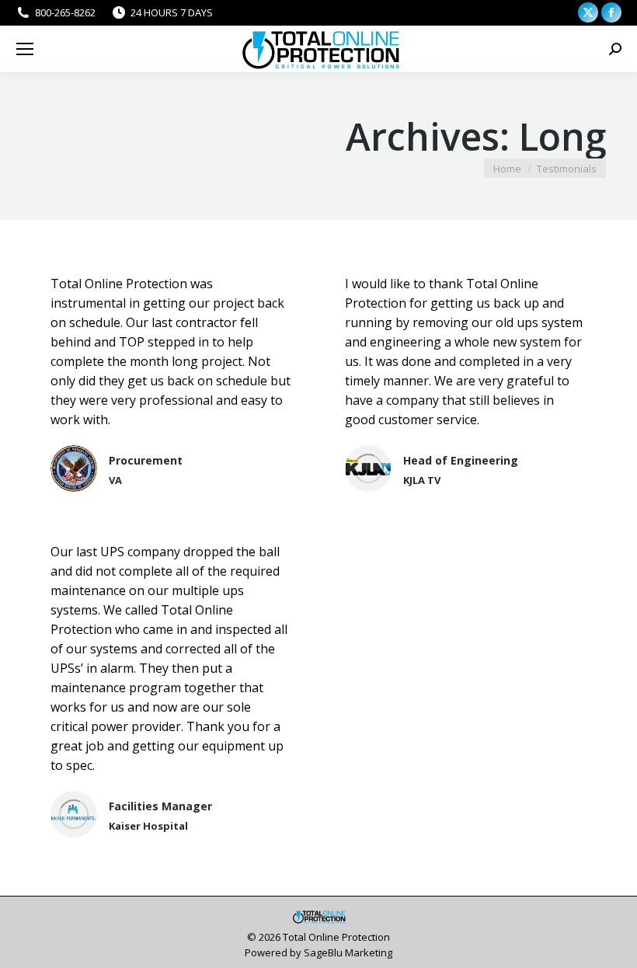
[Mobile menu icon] (25, 49)
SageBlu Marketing (348, 952)
